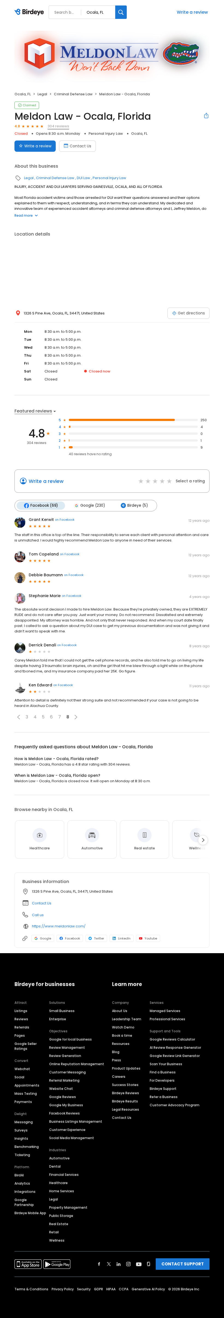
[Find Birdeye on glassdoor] (148, 1264)
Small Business (62, 1010)
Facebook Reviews (64, 1113)
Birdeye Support (163, 1088)
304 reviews (58, 126)
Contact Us (80, 146)
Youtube (151, 938)
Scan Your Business (166, 1064)
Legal (42, 94)
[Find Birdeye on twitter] (109, 1264)
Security (84, 1289)
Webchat (22, 1069)
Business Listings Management (75, 1121)
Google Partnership (24, 1202)
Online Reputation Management (76, 1064)
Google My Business (66, 1105)
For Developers (162, 1080)
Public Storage (61, 1215)
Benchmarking (26, 1146)
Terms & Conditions (31, 1289)
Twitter (99, 938)
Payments (23, 1101)
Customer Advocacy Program (174, 1105)
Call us (38, 915)
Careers (118, 1076)
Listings (20, 1010)
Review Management (67, 1047)
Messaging (23, 1122)
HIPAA (111, 1289)
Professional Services (167, 1019)
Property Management (68, 1207)
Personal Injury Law (106, 133)
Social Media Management (71, 1138)
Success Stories (125, 1084)
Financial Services (64, 1174)
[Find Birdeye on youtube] (139, 1264)
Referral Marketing (64, 1080)
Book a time (122, 1035)
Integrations (25, 1191)
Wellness (56, 1240)
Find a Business (163, 1072)
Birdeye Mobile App (30, 1213)
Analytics (22, 1183)
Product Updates (126, 1068)
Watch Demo (123, 1027)
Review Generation (65, 1055)
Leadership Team (126, 1019)
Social (19, 1077)
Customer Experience (67, 1129)
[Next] (203, 840)
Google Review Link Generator (175, 1055)
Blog (115, 1052)
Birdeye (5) (137, 505)
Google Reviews (62, 1096)
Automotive (59, 1158)
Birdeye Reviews (125, 1093)
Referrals (21, 1027)
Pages (19, 1035)
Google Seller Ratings (25, 1046)
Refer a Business (164, 1096)
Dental (55, 1166)
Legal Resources (125, 1109)
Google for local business (70, 1039)
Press (116, 1060)
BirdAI (19, 1175)
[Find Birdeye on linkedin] (118, 1264)
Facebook (72, 938)
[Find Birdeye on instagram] (128, 1264)
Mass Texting (25, 1093)
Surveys (21, 1130)
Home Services (61, 1191)
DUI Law (83, 177)
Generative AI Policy (148, 1289)
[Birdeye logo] (30, 12)
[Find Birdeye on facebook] (99, 1264)
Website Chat (61, 1088)
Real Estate (58, 1224)
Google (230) (92, 505)
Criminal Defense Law (73, 94)
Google (45, 938)
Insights (21, 1138)
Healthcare (58, 1183)
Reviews (21, 1019)
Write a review (192, 12)
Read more (23, 215)
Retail (54, 1232)
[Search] (121, 12)
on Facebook (65, 519)
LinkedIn (124, 938)
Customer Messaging (67, 1072)
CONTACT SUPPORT (182, 1264)
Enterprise (57, 1019)
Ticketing (22, 1155)
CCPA (123, 1289)
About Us (119, 1010)
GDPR (98, 1289)
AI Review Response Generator (175, 1047)
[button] (18, 717)
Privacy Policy (63, 1289)
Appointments (26, 1085)
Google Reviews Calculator (172, 1039)
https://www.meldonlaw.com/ (59, 926)
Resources (120, 1043)
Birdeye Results (125, 1101)
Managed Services (165, 1010)
